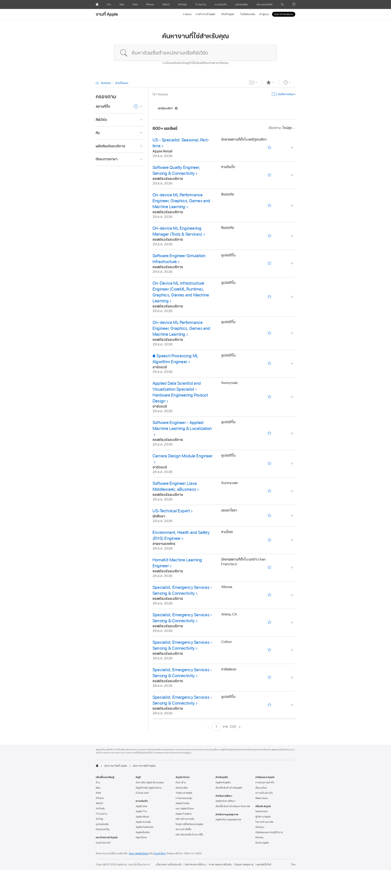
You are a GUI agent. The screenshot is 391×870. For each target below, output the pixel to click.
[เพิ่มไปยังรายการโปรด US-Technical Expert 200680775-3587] (269, 516)
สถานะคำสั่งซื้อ (184, 829)
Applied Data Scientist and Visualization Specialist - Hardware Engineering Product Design (180, 392)
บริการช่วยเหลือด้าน (189, 834)
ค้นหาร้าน (181, 782)
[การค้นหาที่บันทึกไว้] (253, 82)
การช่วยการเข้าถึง (264, 782)
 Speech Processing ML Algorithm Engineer (175, 359)
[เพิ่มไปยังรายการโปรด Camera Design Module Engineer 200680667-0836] (269, 464)
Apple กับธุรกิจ (223, 782)
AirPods (100, 808)
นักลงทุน (259, 827)
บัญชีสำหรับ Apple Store (148, 788)
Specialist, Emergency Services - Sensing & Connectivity (182, 590)
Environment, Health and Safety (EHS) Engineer (181, 535)
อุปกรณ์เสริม (102, 824)
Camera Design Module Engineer (183, 456)
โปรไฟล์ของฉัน (247, 14)
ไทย (293, 864)
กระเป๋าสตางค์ (103, 843)
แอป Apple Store (185, 808)
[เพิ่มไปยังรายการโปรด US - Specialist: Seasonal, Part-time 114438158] (269, 148)
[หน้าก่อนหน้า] (208, 726)
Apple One (141, 806)
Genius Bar (182, 788)
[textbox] (195, 53)
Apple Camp (182, 803)
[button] (282, 4)
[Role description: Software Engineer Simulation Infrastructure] (292, 263)
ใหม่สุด (280, 128)
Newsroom (261, 811)
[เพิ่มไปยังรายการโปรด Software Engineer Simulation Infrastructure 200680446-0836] (269, 264)
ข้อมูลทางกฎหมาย (244, 864)
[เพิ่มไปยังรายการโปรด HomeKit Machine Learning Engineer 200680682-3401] (269, 568)
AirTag (99, 819)
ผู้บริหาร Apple (263, 817)
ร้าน (98, 782)
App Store (141, 837)
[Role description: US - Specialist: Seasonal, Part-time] (292, 148)
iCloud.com (142, 793)
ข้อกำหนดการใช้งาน (195, 864)
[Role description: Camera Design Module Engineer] (292, 464)
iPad (98, 793)
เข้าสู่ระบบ (264, 14)
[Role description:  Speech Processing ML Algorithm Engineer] (292, 363)
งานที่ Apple (107, 14)
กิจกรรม (259, 837)
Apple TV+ (141, 811)
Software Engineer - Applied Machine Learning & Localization (182, 425)
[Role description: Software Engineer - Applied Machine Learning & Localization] (292, 433)
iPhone (100, 798)
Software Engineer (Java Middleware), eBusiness (175, 486)
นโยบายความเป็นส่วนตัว (169, 864)
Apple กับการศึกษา (225, 801)
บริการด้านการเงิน (185, 819)
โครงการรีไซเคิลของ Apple (189, 824)
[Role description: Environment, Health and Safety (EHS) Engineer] (292, 540)
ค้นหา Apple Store (139, 853)
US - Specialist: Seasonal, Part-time (181, 143)
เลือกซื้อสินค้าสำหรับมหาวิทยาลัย (232, 806)
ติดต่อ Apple (262, 843)
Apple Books (143, 832)
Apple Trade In (184, 814)
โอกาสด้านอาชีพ (264, 822)
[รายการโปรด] (270, 82)
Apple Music (142, 817)
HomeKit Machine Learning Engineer (177, 563)
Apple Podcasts (144, 827)
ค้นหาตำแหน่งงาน (283, 14)
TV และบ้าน (101, 814)
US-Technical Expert (171, 511)
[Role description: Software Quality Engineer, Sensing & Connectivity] (292, 175)
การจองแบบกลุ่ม (184, 798)
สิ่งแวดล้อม (261, 788)
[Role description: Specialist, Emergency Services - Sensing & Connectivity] (292, 595)
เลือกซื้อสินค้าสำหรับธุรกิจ (229, 788)
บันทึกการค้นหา (286, 94)
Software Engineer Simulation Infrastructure (179, 258)
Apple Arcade (143, 822)
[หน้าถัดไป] (239, 726)
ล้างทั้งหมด (121, 83)
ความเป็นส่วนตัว (264, 793)
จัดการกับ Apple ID (150, 782)
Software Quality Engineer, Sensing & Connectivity (176, 170)
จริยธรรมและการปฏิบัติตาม (269, 832)
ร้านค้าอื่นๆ (160, 853)
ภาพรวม (187, 14)
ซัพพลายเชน (261, 798)
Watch (99, 803)
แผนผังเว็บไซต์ (263, 864)
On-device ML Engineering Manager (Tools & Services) (177, 231)
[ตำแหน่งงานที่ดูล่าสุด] (287, 82)
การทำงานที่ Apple (205, 14)
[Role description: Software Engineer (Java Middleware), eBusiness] (292, 491)
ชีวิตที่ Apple (227, 14)
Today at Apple (184, 793)
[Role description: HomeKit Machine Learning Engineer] (292, 568)
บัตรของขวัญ (102, 829)
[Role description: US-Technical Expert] (292, 516)
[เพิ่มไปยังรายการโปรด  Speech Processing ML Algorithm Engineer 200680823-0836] (269, 364)
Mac (98, 788)
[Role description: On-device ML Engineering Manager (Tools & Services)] (292, 236)
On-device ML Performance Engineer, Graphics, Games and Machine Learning (181, 201)
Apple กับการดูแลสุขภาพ (228, 819)
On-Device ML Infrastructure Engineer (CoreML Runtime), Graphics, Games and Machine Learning (181, 292)
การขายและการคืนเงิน (220, 864)
